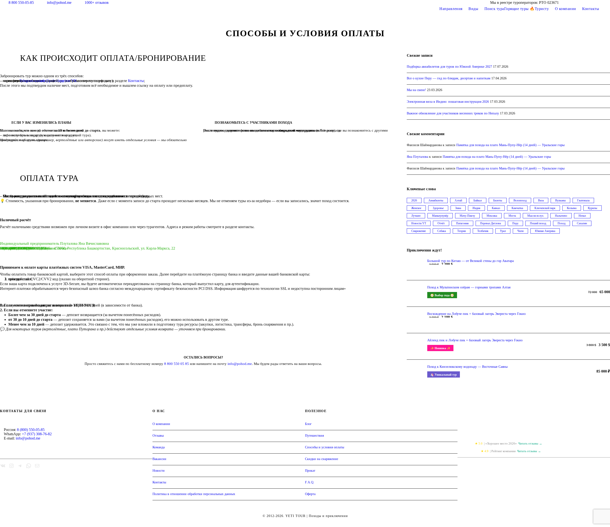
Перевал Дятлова (490, 223)
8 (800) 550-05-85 (31, 430)
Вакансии (159, 459)
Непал (582, 215)
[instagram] (599, 2)
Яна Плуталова (417, 157)
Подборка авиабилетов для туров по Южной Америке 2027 (449, 66)
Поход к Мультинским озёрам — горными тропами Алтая (468, 287)
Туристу (542, 9)
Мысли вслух (535, 215)
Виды (473, 9)
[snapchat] (608, 2)
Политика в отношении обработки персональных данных (193, 494)
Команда (158, 447)
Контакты (590, 9)
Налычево (561, 215)
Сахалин (582, 223)
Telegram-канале (32, 81)
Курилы (592, 208)
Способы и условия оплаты (324, 447)
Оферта (310, 494)
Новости (158, 470)
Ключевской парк (544, 208)
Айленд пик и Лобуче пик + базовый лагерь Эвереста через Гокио (475, 340)
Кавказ (496, 208)
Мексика (492, 215)
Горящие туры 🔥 (519, 9)
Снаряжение (418, 231)
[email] (582, 2)
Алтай (458, 200)
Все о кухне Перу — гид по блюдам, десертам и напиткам (448, 78)
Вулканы (560, 200)
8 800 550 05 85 (176, 364)
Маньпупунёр (440, 215)
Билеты (497, 200)
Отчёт (441, 223)
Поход (561, 223)
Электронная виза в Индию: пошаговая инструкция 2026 (448, 101)
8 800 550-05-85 (21, 2)
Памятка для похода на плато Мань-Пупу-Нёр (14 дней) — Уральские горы (510, 145)
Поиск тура (494, 9)
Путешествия (314, 435)
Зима (458, 208)
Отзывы (158, 435)
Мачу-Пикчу (467, 215)
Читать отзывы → (530, 443)
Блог (308, 424)
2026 (414, 200)
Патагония (462, 223)
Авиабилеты (435, 200)
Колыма (571, 208)
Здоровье (438, 208)
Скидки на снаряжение (321, 459)
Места (512, 215)
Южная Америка (545, 231)
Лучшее (416, 215)
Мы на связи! (416, 90)
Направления (451, 9)
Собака (441, 231)
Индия (476, 208)
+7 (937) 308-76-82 (37, 434)
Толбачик (482, 231)
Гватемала (583, 200)
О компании (565, 9)
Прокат (310, 470)
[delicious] (573, 2)
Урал (503, 231)
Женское (416, 208)
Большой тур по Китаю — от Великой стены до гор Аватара (470, 261)
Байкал (477, 200)
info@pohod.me (59, 2)
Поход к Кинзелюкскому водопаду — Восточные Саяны (467, 366)
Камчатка (517, 208)
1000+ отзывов (97, 2)
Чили (520, 231)
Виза (541, 200)
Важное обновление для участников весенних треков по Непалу (453, 113)
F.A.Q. (309, 482)
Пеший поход (538, 223)
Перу (515, 223)
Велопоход (520, 200)
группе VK (68, 81)
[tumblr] (591, 2)
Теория (461, 231)
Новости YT (418, 223)
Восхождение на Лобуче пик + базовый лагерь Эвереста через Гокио (476, 314)
